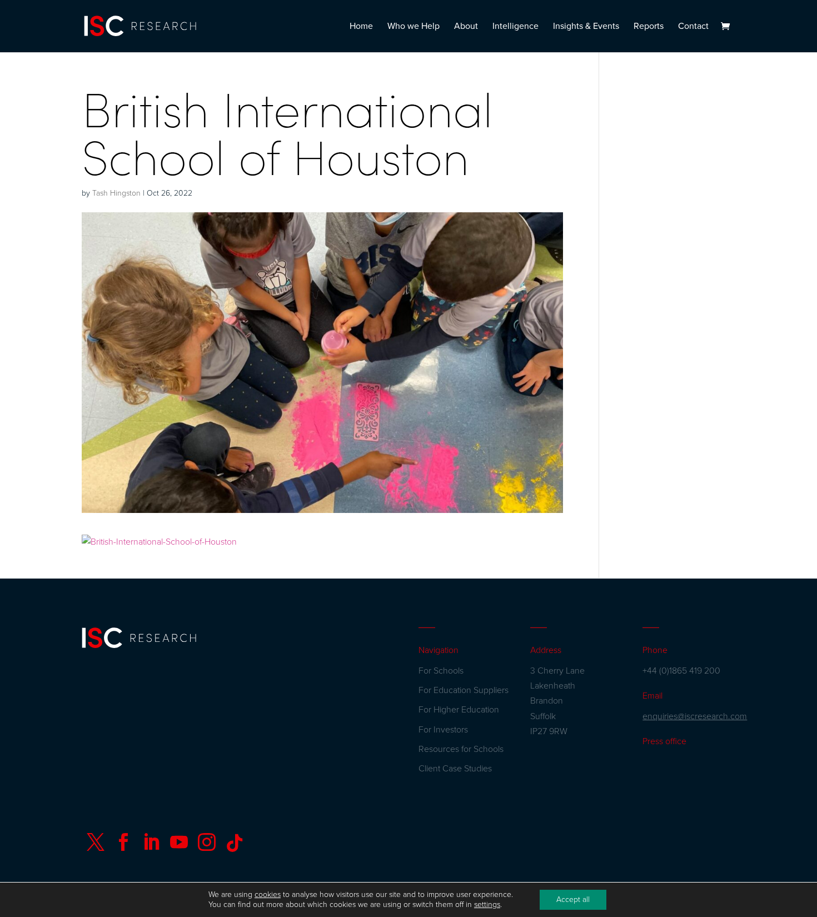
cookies (268, 894)
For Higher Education (459, 709)
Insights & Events (586, 27)
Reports (649, 27)
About (466, 27)
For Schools (441, 670)
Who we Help (413, 27)
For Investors (443, 729)
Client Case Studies (455, 768)
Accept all (573, 899)
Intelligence (515, 27)
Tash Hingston (116, 193)
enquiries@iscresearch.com (694, 716)
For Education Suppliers (464, 690)
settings (487, 904)
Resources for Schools (461, 749)
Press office (664, 741)
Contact (693, 27)
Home (361, 27)
